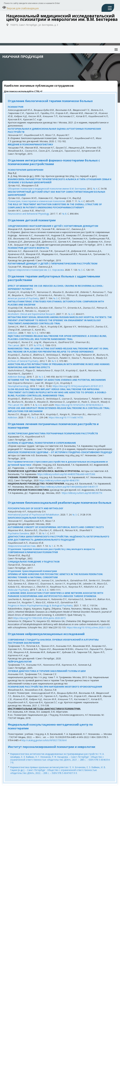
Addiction (12, 332)
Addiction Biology (16, 376)
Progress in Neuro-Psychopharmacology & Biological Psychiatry (40, 605)
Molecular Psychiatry (18, 589)
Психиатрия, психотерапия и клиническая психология (36, 201)
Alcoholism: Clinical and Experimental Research (31, 313)
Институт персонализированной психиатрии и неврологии (52, 747)
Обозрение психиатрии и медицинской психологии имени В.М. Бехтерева (47, 188)
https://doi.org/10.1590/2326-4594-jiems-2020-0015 (39, 618)
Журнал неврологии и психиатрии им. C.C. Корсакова (36, 269)
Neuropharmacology (18, 386)
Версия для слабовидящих (22, 8)
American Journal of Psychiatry (23, 298)
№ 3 (80, 269)
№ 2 (34, 417)
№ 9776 (38, 345)
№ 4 (95, 188)
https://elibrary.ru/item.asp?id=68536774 (82, 492)
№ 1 (44, 533)
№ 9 (34, 332)
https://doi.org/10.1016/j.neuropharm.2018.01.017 (78, 386)
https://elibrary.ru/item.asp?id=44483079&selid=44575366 (66, 474)
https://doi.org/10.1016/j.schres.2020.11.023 (89, 627)
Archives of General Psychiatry (23, 361)
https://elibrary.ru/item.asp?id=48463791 (59, 480)
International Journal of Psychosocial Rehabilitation (33, 514)
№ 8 (64, 213)
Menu (113, 47)
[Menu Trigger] (108, 8)
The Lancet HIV (15, 404)
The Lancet (13, 345)
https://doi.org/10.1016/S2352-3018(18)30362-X (79, 404)
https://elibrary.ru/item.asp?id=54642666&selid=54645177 (69, 486)
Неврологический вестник (22, 545)
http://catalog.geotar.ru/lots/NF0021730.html (44, 740)
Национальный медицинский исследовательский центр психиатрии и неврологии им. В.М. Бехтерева (62, 17)
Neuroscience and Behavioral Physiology (28, 213)
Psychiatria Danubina (18, 533)
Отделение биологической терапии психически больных (50, 101)
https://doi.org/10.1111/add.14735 (66, 417)
